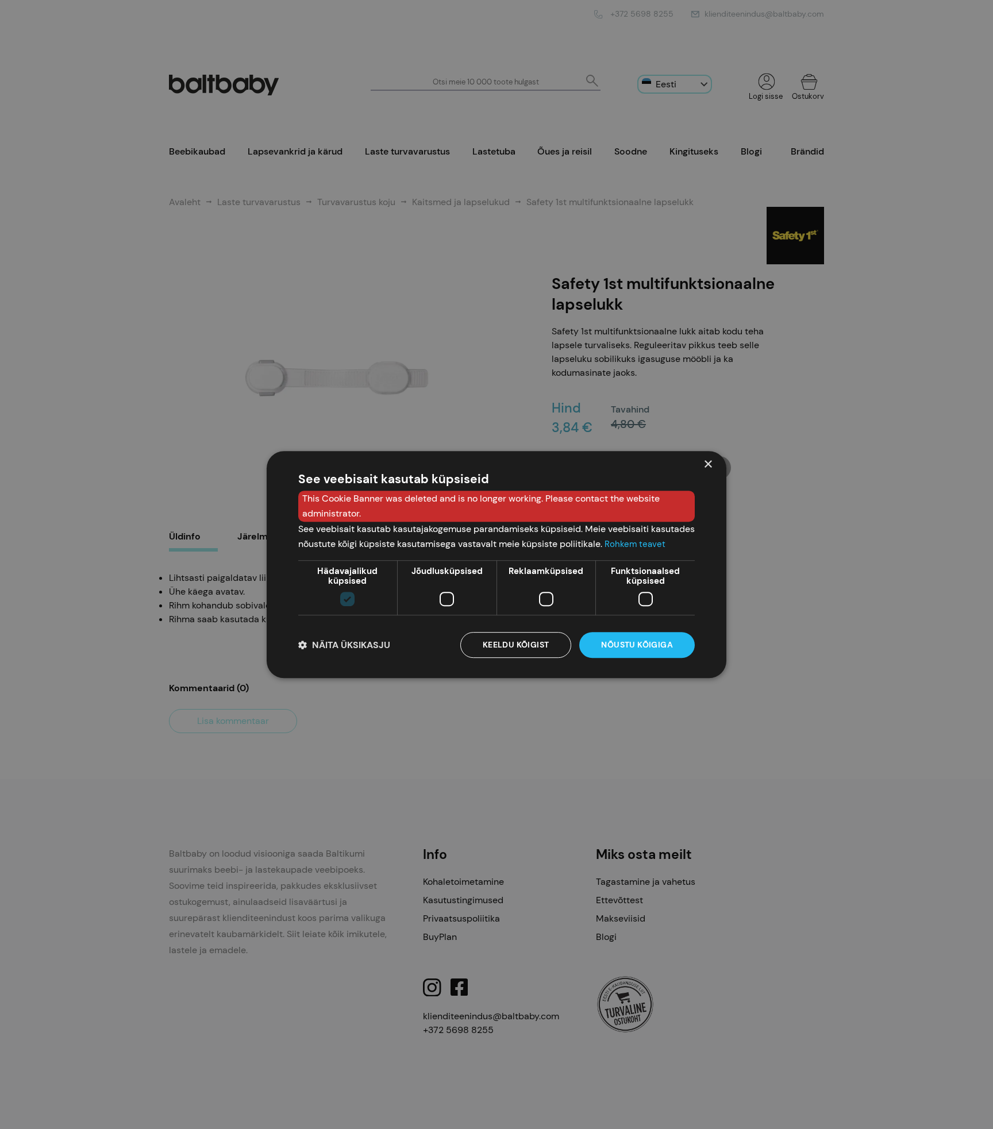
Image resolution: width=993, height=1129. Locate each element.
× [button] (707, 464)
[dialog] (496, 565)
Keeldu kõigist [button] (516, 645)
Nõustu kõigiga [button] (637, 645)
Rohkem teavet (635, 544)
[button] (344, 645)
